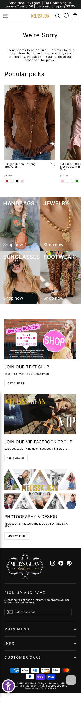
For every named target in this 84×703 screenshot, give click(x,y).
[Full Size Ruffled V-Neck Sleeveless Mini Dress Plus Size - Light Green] (77, 180)
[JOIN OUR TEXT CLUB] (40, 339)
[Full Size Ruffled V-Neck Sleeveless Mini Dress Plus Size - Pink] (62, 180)
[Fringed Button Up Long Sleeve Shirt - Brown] (7, 180)
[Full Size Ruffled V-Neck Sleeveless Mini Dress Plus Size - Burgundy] (72, 180)
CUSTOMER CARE (22, 657)
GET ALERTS (15, 383)
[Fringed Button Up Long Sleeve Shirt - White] (11, 180)
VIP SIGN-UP (16, 458)
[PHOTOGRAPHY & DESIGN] (40, 489)
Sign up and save (24, 593)
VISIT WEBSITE (17, 536)
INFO (9, 643)
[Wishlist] (66, 15)
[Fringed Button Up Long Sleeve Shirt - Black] (16, 180)
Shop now (13, 245)
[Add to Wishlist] (49, 168)
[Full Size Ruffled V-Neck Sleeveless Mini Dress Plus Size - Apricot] (67, 180)
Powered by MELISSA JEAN (40, 688)
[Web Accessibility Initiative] (8, 686)
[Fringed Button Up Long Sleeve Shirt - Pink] (21, 180)
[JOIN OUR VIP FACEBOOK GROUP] (40, 414)
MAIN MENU (17, 629)
